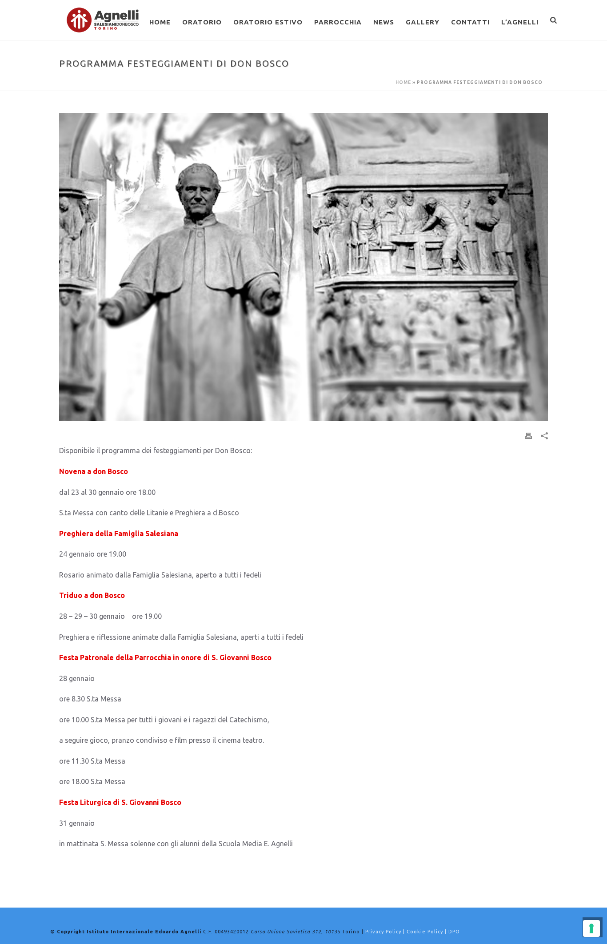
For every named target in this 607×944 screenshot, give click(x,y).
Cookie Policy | (427, 931)
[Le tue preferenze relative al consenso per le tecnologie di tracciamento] (591, 928)
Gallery (422, 22)
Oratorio (202, 22)
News (383, 22)
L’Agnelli (520, 22)
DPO (454, 931)
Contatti (470, 22)
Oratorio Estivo (268, 22)
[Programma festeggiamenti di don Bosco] (303, 267)
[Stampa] (528, 435)
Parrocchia (338, 22)
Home (160, 22)
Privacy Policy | (386, 931)
